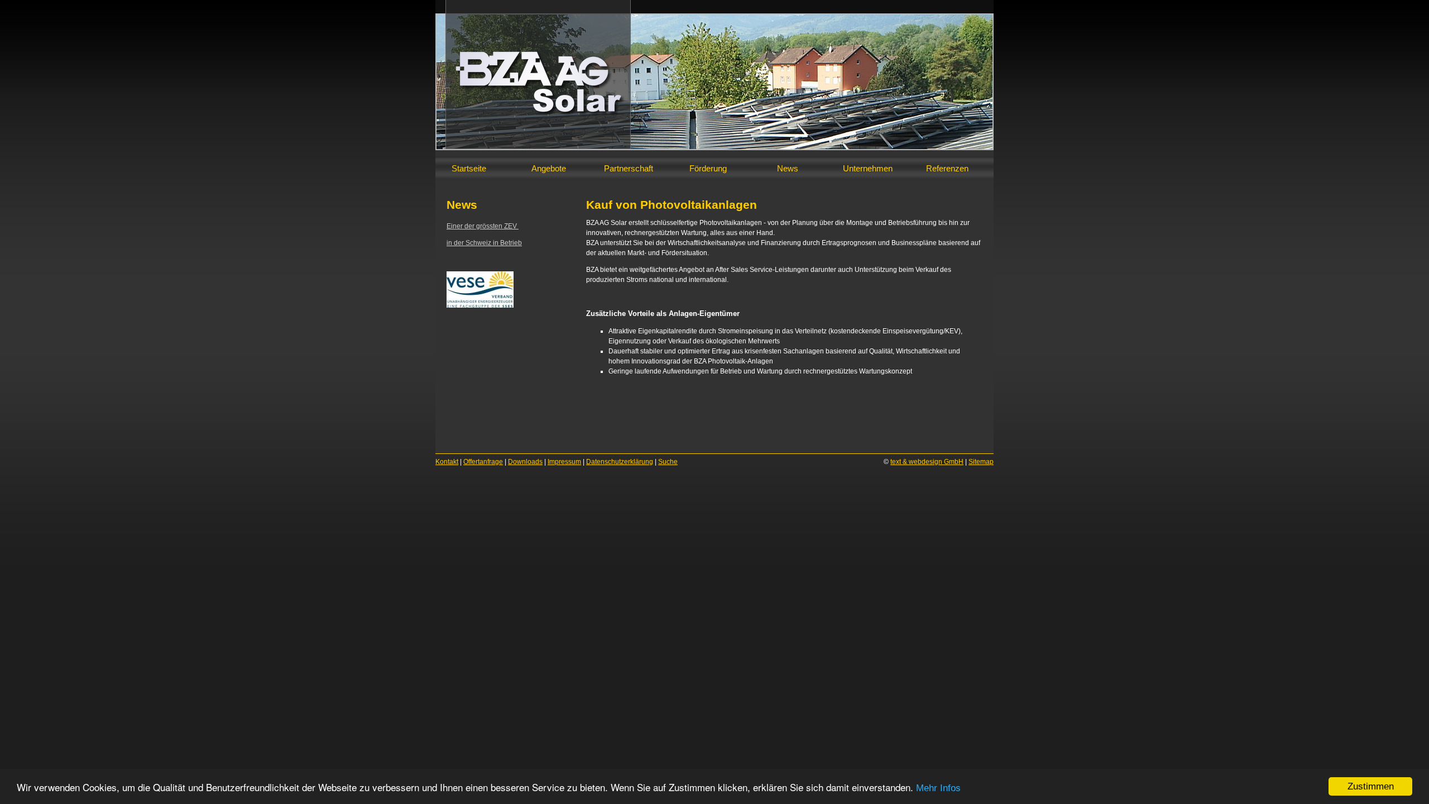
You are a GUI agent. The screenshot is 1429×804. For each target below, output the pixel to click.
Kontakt (446, 462)
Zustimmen (1371, 786)
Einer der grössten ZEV (483, 226)
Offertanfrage (483, 462)
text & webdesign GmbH (926, 462)
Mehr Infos (938, 788)
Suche (668, 462)
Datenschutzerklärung (619, 462)
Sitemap (981, 462)
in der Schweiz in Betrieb (484, 243)
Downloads (525, 462)
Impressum (564, 462)
